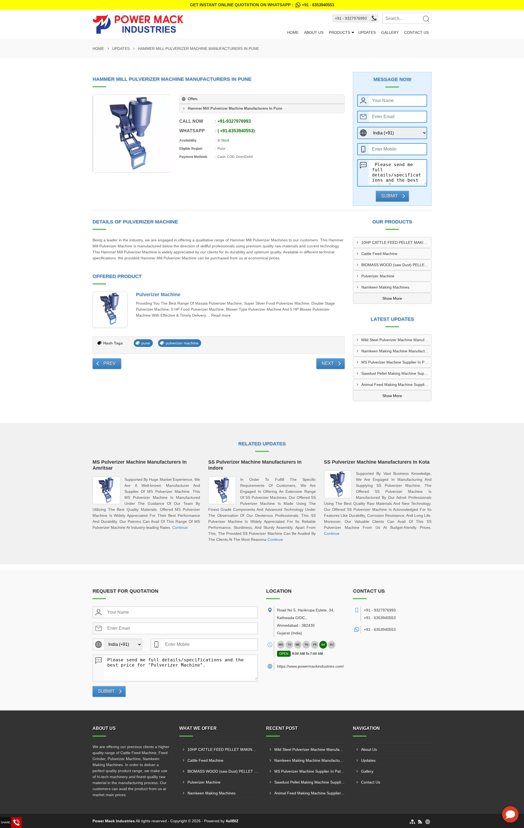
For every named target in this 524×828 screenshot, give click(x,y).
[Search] (425, 18)
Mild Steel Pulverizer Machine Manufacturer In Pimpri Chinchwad (396, 340)
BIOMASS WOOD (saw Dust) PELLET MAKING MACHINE (396, 265)
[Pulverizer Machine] (110, 310)
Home (293, 32)
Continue (180, 527)
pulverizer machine (182, 343)
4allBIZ (232, 821)
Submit (389, 196)
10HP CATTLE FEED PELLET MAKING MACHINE (396, 242)
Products (339, 32)
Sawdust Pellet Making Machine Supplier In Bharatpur (396, 373)
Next (328, 363)
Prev (109, 363)
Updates (367, 32)
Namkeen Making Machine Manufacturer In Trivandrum (396, 351)
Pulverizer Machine (158, 294)
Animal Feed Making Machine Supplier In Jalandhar (396, 384)
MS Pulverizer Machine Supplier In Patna (396, 362)
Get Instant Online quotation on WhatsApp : (262, 4)
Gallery (390, 32)
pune (145, 343)
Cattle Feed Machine (379, 253)
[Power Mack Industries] (188, 24)
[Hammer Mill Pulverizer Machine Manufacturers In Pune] (132, 134)
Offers (193, 99)
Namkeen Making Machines (385, 287)
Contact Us (416, 32)
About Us (313, 32)
